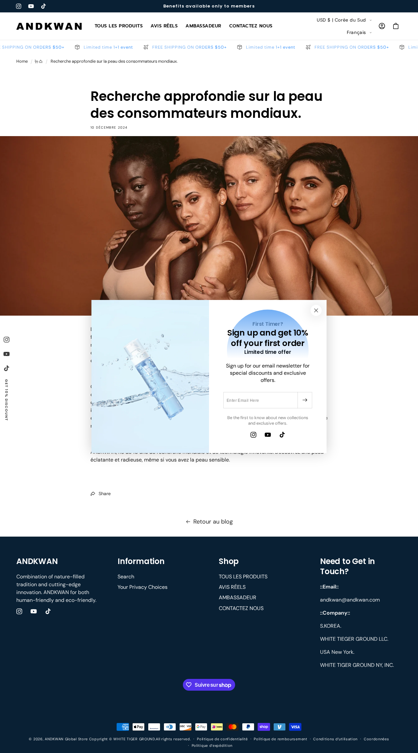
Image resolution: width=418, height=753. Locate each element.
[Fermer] (316, 310)
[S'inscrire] (304, 400)
